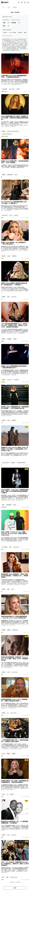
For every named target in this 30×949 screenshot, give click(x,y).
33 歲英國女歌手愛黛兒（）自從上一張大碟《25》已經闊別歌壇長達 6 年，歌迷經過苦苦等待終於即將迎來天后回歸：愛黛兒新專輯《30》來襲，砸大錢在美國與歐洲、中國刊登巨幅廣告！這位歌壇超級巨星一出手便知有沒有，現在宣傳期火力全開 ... (14, 746)
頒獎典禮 (9, 339)
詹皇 (7, 877)
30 (8, 712)
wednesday (3, 507)
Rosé (11, 215)
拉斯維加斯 (8, 504)
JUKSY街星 (4, 547)
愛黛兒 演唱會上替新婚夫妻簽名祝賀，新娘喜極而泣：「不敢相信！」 (14, 283)
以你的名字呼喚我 (21, 462)
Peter (2, 879)
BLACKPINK (4, 215)
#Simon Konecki (7, 35)
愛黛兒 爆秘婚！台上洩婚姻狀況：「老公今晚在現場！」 (14, 243)
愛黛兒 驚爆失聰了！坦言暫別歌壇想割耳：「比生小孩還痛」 (15, 161)
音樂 (8, 296)
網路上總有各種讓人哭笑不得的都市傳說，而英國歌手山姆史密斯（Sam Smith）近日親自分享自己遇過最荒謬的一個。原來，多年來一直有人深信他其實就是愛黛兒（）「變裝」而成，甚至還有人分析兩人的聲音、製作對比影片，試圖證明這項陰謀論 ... (14, 82)
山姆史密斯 (4, 89)
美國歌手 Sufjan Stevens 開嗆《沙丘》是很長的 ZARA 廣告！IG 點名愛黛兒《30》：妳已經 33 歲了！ (15, 449)
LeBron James (14, 877)
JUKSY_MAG (4, 91)
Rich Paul (14, 296)
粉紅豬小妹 (15, 630)
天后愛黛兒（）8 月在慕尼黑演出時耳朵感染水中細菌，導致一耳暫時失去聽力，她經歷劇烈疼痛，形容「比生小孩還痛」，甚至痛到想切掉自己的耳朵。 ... (15, 166)
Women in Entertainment (13, 131)
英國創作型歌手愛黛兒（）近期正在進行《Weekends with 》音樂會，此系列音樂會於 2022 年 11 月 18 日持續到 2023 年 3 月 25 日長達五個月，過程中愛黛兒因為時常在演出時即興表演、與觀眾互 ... (15, 289)
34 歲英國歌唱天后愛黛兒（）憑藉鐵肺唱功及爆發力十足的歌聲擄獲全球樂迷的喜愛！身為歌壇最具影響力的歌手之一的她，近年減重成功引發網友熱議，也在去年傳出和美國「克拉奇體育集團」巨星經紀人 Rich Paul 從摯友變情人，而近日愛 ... (14, 372)
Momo (2, 341)
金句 (13, 589)
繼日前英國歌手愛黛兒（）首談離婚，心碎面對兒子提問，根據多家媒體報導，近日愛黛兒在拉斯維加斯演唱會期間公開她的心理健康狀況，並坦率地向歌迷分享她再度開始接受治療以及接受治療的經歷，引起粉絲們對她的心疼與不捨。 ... (15, 413)
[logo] (5, 2)
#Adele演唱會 (12, 32)
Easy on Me (14, 672)
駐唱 (15, 504)
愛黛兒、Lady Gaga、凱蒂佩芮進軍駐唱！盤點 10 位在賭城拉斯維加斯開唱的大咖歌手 (14, 491)
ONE (2, 549)
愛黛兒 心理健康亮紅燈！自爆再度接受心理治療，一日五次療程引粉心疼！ (15, 407)
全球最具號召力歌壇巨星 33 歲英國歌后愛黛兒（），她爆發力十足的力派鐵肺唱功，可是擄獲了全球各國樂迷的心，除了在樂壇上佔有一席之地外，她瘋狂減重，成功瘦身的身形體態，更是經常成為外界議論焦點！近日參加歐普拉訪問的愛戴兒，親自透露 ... (14, 582)
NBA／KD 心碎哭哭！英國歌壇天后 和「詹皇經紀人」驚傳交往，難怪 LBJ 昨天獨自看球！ (15, 863)
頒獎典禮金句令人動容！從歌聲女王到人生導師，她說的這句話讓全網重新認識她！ (14, 117)
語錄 (8, 589)
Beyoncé (16, 215)
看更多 (15, 888)
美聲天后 (14, 256)
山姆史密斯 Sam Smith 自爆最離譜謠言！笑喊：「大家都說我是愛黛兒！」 (14, 76)
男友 (8, 835)
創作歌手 (13, 462)
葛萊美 (3, 339)
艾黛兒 (18, 89)
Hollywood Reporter (7, 134)
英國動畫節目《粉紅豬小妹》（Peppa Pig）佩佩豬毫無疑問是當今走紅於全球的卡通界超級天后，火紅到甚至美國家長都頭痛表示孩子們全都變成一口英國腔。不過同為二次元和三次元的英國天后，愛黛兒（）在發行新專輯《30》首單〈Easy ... (15, 623)
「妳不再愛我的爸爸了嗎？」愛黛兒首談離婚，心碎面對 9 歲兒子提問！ (14, 740)
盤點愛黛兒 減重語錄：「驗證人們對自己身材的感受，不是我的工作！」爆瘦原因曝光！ (14, 575)
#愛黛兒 (5, 32)
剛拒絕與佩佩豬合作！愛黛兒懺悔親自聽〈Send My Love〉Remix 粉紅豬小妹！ (14, 617)
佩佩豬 (3, 630)
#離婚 (25, 32)
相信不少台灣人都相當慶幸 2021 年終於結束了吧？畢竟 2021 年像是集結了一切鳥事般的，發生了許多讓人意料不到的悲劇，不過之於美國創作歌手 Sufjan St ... (14, 454)
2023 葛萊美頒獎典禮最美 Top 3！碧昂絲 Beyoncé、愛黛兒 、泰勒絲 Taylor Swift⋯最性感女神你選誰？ (14, 325)
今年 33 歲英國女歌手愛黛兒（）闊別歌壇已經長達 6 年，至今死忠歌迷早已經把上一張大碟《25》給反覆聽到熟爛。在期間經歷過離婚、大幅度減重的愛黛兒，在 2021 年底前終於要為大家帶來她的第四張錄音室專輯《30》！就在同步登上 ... (14, 706)
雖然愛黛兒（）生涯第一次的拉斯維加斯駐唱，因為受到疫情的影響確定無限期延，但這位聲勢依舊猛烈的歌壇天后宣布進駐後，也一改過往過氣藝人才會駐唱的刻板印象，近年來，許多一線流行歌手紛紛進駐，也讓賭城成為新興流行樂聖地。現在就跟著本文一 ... (15, 497)
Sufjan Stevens (5, 462)
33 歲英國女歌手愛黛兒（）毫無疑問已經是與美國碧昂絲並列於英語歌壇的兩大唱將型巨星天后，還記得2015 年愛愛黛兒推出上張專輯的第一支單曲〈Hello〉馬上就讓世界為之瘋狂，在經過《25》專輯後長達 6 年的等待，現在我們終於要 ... (15, 787)
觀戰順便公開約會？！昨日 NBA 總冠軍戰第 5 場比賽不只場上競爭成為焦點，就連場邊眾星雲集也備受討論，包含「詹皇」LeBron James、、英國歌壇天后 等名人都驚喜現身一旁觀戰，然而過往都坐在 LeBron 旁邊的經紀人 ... (15, 870)
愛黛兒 (3, 131)
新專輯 (13, 753)
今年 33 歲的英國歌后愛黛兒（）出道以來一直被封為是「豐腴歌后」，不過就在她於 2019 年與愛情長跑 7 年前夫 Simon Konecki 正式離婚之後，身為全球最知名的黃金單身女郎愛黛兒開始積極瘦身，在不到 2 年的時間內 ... (14, 828)
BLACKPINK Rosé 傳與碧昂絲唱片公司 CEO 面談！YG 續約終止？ (14, 202)
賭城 (3, 504)
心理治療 (14, 420)
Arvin (2, 217)
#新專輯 (20, 32)
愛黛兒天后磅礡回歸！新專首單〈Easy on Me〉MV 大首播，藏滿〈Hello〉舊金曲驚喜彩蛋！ (14, 658)
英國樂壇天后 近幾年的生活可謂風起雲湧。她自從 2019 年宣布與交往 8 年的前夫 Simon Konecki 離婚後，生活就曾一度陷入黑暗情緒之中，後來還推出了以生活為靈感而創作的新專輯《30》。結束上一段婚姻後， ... (15, 249)
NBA (3, 877)
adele (16, 174)
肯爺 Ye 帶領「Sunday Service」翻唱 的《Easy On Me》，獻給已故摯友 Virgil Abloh (14, 533)
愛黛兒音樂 (9, 174)
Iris (1, 299)
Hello (8, 672)
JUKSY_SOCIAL (4, 136)
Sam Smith (11, 89)
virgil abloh (16, 547)
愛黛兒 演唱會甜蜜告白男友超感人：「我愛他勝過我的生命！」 (15, 366)
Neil (2, 632)
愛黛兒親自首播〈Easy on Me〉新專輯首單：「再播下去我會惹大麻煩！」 (14, 700)
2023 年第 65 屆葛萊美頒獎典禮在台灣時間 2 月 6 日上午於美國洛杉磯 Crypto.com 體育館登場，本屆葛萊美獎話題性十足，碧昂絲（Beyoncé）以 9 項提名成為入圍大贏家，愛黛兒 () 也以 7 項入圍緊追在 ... (14, 331)
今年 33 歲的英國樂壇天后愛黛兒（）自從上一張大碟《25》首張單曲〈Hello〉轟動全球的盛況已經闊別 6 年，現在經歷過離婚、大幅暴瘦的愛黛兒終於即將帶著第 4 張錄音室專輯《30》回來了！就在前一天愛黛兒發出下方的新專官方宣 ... (15, 665)
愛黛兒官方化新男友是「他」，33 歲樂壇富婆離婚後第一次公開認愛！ (14, 822)
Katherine (3, 382)
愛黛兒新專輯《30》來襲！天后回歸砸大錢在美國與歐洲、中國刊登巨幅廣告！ (14, 781)
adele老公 (16, 379)
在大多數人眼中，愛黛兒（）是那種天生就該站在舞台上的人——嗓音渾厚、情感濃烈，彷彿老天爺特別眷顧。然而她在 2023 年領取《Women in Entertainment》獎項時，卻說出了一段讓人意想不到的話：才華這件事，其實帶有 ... (15, 124)
